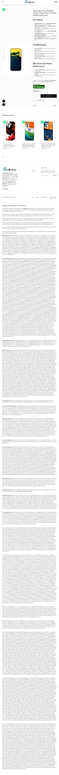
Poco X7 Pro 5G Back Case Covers (29, 523)
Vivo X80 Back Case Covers (27, 576)
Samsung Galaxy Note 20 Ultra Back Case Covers (43, 317)
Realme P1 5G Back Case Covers (47, 390)
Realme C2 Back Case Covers (13, 369)
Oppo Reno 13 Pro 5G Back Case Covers (38, 668)
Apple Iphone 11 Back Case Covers (19, 235)
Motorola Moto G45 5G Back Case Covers (19, 464)
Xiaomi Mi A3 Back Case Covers (21, 731)
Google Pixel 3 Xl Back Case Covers (22, 340)
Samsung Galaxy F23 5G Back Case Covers (43, 287)
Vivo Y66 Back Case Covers (49, 595)
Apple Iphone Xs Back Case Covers (27, 253)
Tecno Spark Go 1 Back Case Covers (25, 549)
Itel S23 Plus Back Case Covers (29, 626)
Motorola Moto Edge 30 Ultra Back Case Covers (18, 452)
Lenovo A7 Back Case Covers (19, 440)
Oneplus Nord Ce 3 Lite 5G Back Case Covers (14, 508)
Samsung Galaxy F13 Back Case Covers (30, 285)
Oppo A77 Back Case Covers (17, 648)
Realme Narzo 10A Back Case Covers (18, 380)
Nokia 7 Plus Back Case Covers (16, 481)
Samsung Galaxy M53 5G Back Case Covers (43, 314)
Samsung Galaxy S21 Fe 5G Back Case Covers (27, 326)
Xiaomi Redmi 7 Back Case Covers (17, 741)
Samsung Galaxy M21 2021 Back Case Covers (43, 307)
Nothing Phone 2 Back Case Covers (49, 489)
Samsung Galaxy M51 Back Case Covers (9, 314)
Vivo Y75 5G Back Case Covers (32, 598)
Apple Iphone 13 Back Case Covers (36, 238)
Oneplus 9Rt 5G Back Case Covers (22, 503)
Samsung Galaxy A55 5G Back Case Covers (31, 275)
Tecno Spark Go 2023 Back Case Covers (48, 548)
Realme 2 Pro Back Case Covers (33, 357)
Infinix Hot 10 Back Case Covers (34, 418)
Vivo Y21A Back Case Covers (46, 586)
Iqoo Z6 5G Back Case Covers (29, 614)
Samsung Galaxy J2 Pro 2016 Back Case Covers (14, 293)
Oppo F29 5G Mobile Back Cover (25, 633)
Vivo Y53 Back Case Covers (45, 594)
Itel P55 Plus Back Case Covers (49, 625)
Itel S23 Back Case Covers (18, 626)
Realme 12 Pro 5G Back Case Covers (40, 353)
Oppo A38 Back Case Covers (33, 639)
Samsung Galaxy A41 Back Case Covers (42, 271)
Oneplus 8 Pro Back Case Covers (34, 502)
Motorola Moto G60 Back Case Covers (18, 468)
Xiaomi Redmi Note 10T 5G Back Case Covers (32, 752)
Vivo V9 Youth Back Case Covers (34, 572)
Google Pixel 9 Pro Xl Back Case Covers (24, 346)
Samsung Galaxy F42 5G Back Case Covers (39, 288)
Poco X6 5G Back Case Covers (43, 522)
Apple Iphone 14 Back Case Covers (44, 240)
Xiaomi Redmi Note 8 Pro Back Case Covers (18, 765)
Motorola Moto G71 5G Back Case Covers (47, 470)
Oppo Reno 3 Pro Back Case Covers (38, 669)
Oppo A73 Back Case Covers (11, 646)
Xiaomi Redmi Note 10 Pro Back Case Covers (33, 751)
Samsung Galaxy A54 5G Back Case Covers (14, 275)
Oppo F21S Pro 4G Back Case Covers (19, 656)
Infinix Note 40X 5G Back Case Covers (9, 428)
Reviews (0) (55, 105)
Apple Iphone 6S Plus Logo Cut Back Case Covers (21, 248)
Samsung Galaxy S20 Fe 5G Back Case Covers (10, 324)
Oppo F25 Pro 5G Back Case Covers (9, 658)
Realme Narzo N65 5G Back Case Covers (32, 390)
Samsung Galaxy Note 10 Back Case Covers (24, 316)
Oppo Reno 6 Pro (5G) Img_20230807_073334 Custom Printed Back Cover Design (9, 145)
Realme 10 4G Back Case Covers (20, 350)
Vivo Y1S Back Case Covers (33, 583)
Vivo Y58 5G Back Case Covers (26, 595)
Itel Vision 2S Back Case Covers (13, 628)
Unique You (37, 197)
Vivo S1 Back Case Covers (16, 555)
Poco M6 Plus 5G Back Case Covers (37, 519)
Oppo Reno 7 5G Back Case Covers (44, 672)
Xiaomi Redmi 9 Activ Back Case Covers (47, 742)
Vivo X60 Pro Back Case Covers (28, 575)
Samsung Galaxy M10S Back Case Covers (17, 304)
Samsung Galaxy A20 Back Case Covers (9, 265)
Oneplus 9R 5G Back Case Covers (8, 503)
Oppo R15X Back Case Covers (45, 663)
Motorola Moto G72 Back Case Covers (9, 471)
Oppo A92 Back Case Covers (32, 650)
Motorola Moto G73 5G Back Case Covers (25, 471)
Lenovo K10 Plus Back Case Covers (31, 440)
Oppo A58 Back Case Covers (33, 643)
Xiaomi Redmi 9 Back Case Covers (33, 742)
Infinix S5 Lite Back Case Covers (19, 430)
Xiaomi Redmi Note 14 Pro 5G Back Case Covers (35, 760)
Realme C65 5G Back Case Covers (48, 374)
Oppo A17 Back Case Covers (29, 636)
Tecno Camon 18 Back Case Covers (45, 530)
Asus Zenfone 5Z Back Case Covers (44, 400)
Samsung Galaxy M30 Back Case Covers (23, 309)
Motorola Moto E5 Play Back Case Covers (24, 449)
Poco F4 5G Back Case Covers (36, 515)
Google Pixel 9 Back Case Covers (49, 344)
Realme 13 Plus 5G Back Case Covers (43, 354)
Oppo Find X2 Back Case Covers (26, 661)
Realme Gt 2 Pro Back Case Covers (47, 376)
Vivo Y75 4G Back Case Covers (20, 598)
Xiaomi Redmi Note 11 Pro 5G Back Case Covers (30, 754)
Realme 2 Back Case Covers (21, 357)
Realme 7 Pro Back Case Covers (25, 361)
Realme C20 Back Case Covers (25, 369)
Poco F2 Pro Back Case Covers (11, 515)
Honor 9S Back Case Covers (16, 411)
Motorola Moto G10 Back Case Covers (28, 458)
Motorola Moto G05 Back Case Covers (13, 458)
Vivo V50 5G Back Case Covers (18, 570)
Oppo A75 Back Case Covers (35, 646)
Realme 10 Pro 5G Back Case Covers (33, 350)
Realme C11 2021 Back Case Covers (16, 367)
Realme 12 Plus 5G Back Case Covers (25, 353)
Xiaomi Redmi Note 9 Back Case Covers (33, 765)
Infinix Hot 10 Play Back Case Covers (47, 418)
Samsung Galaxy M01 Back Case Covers (9, 301)
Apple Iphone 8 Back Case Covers (47, 250)
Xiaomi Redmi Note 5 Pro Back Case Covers (29, 763)
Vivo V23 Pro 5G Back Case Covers (44, 563)
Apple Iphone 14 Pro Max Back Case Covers (39, 241)
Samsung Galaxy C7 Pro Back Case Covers (27, 283)
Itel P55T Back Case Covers (7, 626)
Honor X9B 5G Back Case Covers (42, 413)
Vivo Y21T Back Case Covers (38, 588)
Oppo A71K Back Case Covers (40, 645)
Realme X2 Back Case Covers (18, 393)
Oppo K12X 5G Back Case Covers (9, 663)
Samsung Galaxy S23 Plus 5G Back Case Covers (11, 330)
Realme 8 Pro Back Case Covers (20, 363)
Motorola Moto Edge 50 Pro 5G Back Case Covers (39, 455)
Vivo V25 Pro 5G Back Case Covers (30, 565)
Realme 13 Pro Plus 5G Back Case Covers (18, 356)
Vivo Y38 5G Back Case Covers (41, 592)
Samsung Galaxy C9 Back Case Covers (43, 283)
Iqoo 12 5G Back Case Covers (11, 608)
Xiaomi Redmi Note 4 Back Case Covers (34, 761)
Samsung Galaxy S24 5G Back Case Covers (46, 330)
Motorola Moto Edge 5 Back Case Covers (17, 454)
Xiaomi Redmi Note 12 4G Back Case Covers (10, 757)
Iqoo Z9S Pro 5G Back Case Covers (21, 616)
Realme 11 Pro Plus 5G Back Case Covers (37, 351)
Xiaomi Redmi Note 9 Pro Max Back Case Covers (14, 767)
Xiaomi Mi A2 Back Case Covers (8, 731)
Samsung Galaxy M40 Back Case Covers (30, 313)
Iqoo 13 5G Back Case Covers (23, 608)
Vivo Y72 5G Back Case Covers (50, 596)
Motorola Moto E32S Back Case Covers (48, 448)
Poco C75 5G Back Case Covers (43, 513)
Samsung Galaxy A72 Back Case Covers (37, 278)
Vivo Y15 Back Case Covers (29, 581)
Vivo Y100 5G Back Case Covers (12, 579)
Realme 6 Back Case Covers (19, 360)
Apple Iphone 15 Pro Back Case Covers (30, 242)
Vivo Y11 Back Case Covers (37, 579)
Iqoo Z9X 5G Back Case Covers (34, 616)
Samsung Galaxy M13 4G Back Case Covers (11, 306)
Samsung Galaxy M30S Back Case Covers (39, 309)
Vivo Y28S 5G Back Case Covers (30, 589)
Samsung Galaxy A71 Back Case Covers (22, 278)
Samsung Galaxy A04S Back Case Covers (47, 259)
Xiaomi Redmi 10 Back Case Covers (8, 732)
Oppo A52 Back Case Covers (42, 640)
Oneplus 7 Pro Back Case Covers (9, 501)
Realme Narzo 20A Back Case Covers (9, 382)
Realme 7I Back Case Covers (36, 361)
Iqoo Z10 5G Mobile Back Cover (11, 606)
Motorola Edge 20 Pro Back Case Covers (38, 447)
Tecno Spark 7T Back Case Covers (26, 545)
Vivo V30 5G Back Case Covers (13, 568)
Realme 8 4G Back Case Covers (48, 361)
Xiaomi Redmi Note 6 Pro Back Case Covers (45, 763)
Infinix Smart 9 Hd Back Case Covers (9, 434)
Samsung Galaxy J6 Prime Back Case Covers (40, 296)
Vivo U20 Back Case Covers (40, 559)
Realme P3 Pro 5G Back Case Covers (35, 392)
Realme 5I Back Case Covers (50, 358)
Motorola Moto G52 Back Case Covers (29, 465)
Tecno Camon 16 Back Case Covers (24, 529)
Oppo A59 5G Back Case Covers (46, 643)
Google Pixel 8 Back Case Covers (8, 344)
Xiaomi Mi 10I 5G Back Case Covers (35, 724)
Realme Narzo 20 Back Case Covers (32, 380)
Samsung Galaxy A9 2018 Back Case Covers (48, 281)
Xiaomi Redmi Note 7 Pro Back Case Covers (23, 764)
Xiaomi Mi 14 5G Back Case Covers (19, 729)
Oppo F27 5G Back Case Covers (23, 658)
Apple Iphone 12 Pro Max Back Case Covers (20, 238)
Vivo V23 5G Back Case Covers (31, 563)
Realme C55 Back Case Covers (50, 373)
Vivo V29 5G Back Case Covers (15, 566)
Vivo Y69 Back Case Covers (16, 596)
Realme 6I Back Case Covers (43, 360)
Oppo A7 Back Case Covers (17, 645)
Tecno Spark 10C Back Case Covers (32, 540)
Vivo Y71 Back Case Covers (27, 596)
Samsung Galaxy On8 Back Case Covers (17, 322)
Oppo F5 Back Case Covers (20, 659)
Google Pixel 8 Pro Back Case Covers (22, 344)
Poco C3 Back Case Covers (18, 512)
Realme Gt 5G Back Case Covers (22, 376)
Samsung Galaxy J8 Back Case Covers (47, 300)
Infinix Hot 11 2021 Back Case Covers (22, 420)
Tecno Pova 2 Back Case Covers (23, 538)
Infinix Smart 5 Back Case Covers (33, 431)
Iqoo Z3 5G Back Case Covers (46, 612)
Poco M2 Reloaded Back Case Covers (42, 516)
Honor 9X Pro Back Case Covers (28, 411)
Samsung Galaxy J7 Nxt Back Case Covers (32, 298)
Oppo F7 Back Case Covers (31, 659)
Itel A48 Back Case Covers (44, 622)
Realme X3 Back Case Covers (43, 393)
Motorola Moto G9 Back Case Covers (36, 473)
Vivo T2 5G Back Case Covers (35, 556)
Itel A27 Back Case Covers (23, 622)
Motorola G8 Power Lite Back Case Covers (17, 448)
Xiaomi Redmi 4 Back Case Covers (30, 738)
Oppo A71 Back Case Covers (28, 645)
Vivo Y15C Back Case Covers (40, 581)
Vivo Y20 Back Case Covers (44, 583)
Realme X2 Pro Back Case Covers (31, 393)
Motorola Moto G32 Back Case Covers (45, 461)
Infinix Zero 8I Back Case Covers (43, 436)
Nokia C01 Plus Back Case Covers (34, 482)
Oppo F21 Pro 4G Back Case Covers (44, 655)
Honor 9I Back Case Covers (25, 410)
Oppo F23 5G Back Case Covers (48, 656)
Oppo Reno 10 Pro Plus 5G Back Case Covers (36, 665)
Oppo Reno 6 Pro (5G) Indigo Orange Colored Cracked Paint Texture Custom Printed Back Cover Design (48, 145)
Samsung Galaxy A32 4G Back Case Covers (11, 270)
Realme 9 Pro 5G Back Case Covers (28, 364)
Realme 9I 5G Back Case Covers (30, 366)
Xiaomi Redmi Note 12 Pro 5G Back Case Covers (45, 757)
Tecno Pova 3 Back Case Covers (36, 538)
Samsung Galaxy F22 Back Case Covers (26, 287)
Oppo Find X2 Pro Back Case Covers (39, 661)
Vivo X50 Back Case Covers (47, 573)
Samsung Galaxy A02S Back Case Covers (22, 258)
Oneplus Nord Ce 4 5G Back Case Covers (31, 508)
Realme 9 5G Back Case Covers (15, 364)
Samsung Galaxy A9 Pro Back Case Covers (11, 283)
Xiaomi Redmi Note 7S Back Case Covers (39, 764)
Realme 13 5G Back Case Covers (29, 354)
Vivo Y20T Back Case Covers (24, 586)
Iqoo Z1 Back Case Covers (35, 612)
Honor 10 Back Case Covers (22, 406)
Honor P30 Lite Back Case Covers (16, 413)
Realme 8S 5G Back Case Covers (45, 363)
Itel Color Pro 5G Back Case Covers (14, 625)
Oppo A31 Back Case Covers (49, 637)
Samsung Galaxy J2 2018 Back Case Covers (33, 291)
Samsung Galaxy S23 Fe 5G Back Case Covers (45, 329)
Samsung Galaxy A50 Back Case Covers (20, 272)
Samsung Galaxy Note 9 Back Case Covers (23, 319)
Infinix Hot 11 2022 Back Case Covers (37, 420)
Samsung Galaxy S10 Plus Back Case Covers (14, 323)
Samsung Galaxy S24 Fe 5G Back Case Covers (10, 332)
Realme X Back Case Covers (7, 393)
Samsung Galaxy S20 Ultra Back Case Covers (45, 324)
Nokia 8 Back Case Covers (10, 482)
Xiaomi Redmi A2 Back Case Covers (24, 747)
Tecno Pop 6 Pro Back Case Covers (25, 536)
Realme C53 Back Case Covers (38, 373)
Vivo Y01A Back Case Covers (31, 578)
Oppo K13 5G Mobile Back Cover (11, 633)
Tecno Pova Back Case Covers (11, 538)
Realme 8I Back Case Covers (32, 363)
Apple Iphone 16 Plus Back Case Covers (23, 244)
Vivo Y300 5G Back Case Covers (12, 591)
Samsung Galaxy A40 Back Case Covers (26, 271)
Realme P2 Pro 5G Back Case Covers (20, 392)
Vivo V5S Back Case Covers (30, 570)
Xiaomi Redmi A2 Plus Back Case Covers (39, 747)
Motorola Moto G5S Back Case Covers (9, 467)
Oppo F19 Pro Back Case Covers (47, 653)
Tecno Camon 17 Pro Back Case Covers (31, 530)
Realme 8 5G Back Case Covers (8, 363)
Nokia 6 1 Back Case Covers (35, 480)
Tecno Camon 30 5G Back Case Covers (15, 533)
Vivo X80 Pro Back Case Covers (38, 576)
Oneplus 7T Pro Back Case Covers (34, 501)
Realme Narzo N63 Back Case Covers (17, 390)
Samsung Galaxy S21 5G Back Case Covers (10, 326)
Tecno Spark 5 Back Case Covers (49, 542)
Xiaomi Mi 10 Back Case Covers (22, 724)
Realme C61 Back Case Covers (8, 374)
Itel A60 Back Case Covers (24, 623)
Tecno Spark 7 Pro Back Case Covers (12, 545)
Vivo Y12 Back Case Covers (48, 579)
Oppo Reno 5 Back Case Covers (26, 671)
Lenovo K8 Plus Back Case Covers (45, 441)
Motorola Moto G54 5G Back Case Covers (45, 465)
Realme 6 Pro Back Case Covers (31, 360)
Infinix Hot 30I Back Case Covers (40, 421)
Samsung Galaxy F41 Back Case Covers (23, 288)
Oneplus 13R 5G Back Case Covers (22, 498)
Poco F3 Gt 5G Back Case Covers (24, 515)
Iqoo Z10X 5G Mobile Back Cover (24, 606)
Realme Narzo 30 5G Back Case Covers (40, 382)
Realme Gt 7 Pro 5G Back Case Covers (36, 377)
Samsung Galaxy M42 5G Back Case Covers (47, 313)
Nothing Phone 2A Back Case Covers (9, 491)
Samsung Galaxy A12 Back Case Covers (35, 262)
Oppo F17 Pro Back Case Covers (23, 653)
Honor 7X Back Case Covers (45, 408)
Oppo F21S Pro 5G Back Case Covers (34, 656)
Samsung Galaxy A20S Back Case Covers (25, 265)
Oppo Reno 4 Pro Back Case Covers (12, 671)
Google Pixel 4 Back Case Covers (36, 340)
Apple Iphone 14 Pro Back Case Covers (22, 241)
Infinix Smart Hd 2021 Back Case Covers (23, 434)
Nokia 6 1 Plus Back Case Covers (48, 480)
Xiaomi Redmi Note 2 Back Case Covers (18, 761)
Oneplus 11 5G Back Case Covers (8, 496)
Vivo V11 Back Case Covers (51, 559)
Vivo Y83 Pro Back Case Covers (24, 599)
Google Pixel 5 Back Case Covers (22, 341)
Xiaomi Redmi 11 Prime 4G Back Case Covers (20, 734)
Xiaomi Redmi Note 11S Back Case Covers (30, 755)
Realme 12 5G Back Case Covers (12, 353)
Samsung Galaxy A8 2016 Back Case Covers (18, 280)
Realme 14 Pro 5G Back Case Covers (34, 356)
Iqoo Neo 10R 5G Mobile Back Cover (38, 606)
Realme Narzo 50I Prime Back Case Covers (19, 386)
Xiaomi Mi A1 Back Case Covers (48, 729)
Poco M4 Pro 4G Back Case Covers (40, 518)
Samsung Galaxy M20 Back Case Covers (27, 307)
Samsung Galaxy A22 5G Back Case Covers (21, 267)
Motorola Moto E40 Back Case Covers (9, 449)
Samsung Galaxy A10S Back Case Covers (19, 262)
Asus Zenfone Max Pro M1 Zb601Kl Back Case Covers (24, 402)
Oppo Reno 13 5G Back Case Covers (23, 668)
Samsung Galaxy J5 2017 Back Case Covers (27, 294)
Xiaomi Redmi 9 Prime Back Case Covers (25, 744)
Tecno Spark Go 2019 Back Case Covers (39, 546)
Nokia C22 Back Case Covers (18, 484)
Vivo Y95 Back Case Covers (48, 601)
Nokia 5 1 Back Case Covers (11, 480)
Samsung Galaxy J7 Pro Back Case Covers (31, 300)
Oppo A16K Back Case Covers (17, 636)
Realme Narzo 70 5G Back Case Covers (31, 387)
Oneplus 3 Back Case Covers (35, 498)
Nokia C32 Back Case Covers (42, 484)
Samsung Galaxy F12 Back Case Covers (15, 285)
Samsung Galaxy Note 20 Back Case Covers (25, 317)
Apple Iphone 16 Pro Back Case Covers (39, 244)
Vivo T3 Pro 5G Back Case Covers (44, 557)
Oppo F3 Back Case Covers (51, 658)
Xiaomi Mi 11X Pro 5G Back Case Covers (27, 728)
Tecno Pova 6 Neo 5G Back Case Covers (13, 539)
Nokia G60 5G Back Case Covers (39, 485)
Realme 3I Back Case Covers (15, 358)
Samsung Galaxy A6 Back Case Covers (47, 275)
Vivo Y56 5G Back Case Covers (13, 595)
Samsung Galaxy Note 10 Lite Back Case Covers (42, 316)
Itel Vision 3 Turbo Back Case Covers (38, 628)
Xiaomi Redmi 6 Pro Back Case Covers (44, 739)
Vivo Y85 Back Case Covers (36, 599)
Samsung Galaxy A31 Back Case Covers (48, 268)
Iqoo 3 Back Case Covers (34, 608)
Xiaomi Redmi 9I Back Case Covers (16, 745)
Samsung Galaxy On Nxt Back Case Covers (19, 320)
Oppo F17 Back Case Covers (11, 653)
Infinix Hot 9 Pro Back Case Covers (50, 423)
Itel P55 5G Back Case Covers (37, 625)
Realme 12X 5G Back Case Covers (16, 354)
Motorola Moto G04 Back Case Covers (35, 457)
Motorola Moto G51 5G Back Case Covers (13, 465)
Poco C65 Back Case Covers (31, 513)
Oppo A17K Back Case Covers (41, 636)
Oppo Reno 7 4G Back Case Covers (30, 672)
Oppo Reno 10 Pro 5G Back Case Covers (19, 665)
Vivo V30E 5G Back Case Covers (40, 568)
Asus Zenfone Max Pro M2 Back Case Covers (43, 402)
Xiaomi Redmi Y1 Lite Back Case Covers (45, 767)
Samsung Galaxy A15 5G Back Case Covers (31, 264)
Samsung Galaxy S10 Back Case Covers (33, 322)
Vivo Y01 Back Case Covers (20, 578)
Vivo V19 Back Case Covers (13, 562)
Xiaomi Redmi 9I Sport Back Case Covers (30, 745)
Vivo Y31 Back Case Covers (38, 591)
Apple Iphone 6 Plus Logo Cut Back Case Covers (11, 247)
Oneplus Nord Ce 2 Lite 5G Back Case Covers (34, 506)
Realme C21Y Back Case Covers (50, 369)
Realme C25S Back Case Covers (20, 370)
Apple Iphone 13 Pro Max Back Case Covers (29, 240)
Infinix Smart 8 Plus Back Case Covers (48, 433)
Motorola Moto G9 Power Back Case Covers (16, 474)
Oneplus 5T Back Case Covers (16, 499)
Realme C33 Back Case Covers (40, 371)
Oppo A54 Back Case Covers (24, 642)
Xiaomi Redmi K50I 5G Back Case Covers (37, 750)
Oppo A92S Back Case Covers (44, 650)
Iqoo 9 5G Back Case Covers (26, 609)
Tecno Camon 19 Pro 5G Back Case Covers (22, 532)
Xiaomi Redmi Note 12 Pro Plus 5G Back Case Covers (11, 758)
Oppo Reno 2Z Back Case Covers (25, 669)
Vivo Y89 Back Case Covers (47, 599)
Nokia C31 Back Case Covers (30, 484)
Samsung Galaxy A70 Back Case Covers (43, 277)
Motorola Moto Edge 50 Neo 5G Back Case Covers (19, 455)
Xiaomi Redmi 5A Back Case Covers (16, 739)
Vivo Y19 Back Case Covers (22, 583)
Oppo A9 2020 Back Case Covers (8, 650)
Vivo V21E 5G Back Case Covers (19, 563)
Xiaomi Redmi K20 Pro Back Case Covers (21, 750)
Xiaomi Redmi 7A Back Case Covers (30, 741)
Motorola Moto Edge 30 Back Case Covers (36, 451)
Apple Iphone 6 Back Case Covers (16, 245)
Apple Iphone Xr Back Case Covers (14, 253)
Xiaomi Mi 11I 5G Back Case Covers (16, 726)
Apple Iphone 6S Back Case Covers (27, 247)
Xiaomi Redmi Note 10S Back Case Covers (15, 752)
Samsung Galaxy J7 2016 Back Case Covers (20, 297)
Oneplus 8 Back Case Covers (22, 502)
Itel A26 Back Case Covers (13, 622)
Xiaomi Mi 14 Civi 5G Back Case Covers (34, 729)
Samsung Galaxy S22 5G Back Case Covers (28, 327)
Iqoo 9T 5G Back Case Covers (8, 611)
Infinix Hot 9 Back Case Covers (37, 423)
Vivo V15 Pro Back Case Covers (31, 560)
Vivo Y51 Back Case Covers (11, 594)
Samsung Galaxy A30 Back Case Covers (17, 268)
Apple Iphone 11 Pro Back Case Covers (34, 235)
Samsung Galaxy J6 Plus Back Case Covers (23, 296)
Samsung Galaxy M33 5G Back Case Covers (33, 311)
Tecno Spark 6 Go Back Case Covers (37, 543)
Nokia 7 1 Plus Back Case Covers (40, 481)
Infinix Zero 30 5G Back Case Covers (14, 436)
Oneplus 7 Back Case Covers (51, 499)
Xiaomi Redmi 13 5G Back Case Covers (44, 735)
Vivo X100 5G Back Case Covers (47, 572)
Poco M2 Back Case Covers (17, 516)
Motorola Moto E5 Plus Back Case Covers (40, 449)
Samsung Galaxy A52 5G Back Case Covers (16, 274)
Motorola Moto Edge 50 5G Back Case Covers (34, 454)
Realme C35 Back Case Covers (13, 373)
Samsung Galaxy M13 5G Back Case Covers (28, 306)
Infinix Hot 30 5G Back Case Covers (26, 421)
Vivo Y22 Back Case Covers (49, 588)
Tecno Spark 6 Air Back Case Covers (23, 543)
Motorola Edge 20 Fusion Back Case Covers (22, 447)
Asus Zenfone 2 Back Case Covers (30, 400)
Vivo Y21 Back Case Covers (35, 586)
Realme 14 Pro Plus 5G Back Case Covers (49, 356)
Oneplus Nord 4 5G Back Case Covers (41, 505)
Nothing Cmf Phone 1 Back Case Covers (21, 489)
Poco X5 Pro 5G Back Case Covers (31, 522)
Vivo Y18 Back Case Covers (41, 582)
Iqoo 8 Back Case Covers (15, 609)
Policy (56, 198)
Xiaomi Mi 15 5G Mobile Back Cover (9, 724)
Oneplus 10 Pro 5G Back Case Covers (21, 495)
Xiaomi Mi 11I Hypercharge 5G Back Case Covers (33, 726)
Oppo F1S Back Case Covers (31, 655)
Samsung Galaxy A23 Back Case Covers (37, 267)
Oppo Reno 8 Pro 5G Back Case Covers (34, 674)
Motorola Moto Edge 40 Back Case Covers (36, 452)
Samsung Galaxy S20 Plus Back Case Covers (28, 324)
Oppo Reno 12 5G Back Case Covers (45, 666)
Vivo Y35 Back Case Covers (19, 592)
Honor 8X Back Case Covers (36, 410)
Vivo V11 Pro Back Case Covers (8, 560)
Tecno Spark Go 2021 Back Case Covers (17, 548)
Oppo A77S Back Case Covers (29, 648)
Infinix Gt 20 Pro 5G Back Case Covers (20, 418)
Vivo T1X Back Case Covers (24, 556)
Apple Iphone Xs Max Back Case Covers (42, 253)
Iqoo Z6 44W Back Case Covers (17, 614)
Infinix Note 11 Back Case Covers (37, 424)
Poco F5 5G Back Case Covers (48, 515)
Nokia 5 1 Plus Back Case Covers (23, 480)
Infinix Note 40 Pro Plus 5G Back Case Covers (46, 427)
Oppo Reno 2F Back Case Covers (12, 669)
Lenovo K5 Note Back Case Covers (45, 440)
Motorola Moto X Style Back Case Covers (32, 474)
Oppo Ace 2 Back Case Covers (15, 652)
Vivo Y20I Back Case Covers (13, 586)
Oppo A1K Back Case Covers (11, 637)
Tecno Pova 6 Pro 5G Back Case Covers (29, 539)
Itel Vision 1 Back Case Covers (41, 626)
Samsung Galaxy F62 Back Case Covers (18, 290)
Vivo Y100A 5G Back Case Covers (25, 579)
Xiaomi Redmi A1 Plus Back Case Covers (9, 747)
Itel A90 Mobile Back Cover (9, 620)
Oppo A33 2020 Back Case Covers (8, 639)
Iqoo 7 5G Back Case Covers (45, 608)
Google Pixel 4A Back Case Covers (8, 341)
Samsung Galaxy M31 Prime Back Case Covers (18, 310)
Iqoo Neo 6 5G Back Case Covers (33, 611)
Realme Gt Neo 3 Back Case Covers (28, 379)
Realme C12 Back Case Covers (29, 367)
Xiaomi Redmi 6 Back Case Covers (30, 739)
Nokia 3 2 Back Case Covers (41, 478)
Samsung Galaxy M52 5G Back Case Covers (26, 314)
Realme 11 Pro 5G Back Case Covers (22, 351)
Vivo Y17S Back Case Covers (30, 582)
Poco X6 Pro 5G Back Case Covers (16, 523)
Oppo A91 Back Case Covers (21, 650)
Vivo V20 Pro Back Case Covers (35, 562)
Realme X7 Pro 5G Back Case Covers (9, 396)
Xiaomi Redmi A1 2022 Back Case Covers (46, 745)
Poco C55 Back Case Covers (8, 513)
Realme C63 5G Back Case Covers (34, 374)
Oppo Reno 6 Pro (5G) (41, 100)
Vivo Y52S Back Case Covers (33, 594)
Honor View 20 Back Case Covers (29, 413)
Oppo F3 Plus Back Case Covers (8, 659)
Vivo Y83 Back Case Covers (13, 599)
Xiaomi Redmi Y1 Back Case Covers (30, 767)
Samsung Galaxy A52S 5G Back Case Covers (33, 274)
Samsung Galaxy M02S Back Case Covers (22, 303)
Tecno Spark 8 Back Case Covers (39, 545)
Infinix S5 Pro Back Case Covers (31, 430)
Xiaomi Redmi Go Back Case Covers (45, 748)
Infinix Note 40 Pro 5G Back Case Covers (29, 427)
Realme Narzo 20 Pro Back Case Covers (47, 380)
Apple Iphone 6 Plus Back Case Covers (47, 245)
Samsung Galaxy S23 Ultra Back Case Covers (29, 330)
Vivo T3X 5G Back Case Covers (17, 559)
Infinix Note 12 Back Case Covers (9, 425)
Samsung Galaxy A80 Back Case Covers (32, 281)
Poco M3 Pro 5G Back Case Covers (14, 518)
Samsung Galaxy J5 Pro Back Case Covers (43, 294)
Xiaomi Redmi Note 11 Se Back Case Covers (14, 755)
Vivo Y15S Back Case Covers (51, 581)
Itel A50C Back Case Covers (13, 623)
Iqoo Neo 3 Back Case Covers (20, 611)
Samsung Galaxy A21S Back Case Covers (41, 265)
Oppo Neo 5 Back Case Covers (33, 663)
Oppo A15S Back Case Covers (34, 635)
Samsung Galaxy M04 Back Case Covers (38, 303)
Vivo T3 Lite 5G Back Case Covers (31, 557)
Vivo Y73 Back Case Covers (8, 598)
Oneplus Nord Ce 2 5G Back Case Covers (17, 506)
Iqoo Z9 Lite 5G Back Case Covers (49, 615)
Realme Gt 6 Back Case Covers (8, 377)
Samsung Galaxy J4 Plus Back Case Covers (10, 294)
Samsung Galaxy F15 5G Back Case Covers (10, 287)
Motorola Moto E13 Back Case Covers (33, 448)
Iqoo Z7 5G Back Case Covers (11, 615)
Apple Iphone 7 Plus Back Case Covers (15, 250)
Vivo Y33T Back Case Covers (7, 592)
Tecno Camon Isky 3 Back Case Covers (23, 535)
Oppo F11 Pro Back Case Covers (39, 652)
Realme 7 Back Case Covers (13, 361)
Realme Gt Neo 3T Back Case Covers (42, 379)
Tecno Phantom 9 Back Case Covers (37, 535)
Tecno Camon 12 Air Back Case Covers (19, 527)
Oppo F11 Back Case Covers (27, 652)
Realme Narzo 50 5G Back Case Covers (49, 383)
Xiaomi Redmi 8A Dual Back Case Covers (18, 742)
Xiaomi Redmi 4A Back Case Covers (43, 738)
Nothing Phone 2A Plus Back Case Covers (24, 491)
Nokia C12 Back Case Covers (46, 482)
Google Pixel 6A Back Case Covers (8, 343)
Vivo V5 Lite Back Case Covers (48, 569)
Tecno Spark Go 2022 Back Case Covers (33, 548)
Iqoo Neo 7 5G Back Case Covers (46, 611)
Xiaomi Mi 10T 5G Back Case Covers (50, 724)
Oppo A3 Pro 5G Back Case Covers (36, 637)
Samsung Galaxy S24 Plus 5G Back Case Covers (29, 332)
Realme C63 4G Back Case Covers (20, 374)
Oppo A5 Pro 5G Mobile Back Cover (9, 632)
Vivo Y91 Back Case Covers (15, 601)
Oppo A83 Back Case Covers (38, 649)
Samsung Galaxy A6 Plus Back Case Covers (10, 277)
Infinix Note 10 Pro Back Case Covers (23, 424)
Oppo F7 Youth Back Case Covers (43, 659)
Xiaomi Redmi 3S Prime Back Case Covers (15, 738)
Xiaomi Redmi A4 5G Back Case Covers (31, 748)
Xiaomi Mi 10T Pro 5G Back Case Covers (10, 725)
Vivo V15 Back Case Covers (20, 560)
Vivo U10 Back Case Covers (29, 559)
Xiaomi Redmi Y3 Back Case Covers (19, 768)
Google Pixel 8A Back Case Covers (36, 344)
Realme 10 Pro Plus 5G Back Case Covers (48, 350)
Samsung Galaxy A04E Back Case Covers (31, 259)
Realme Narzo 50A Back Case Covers (25, 384)
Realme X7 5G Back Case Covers (34, 395)
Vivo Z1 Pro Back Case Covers (16, 602)
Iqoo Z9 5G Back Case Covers (36, 615)
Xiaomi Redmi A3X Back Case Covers (16, 748)
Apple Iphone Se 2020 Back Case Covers (22, 251)
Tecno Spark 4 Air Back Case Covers (35, 542)
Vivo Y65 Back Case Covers (38, 595)
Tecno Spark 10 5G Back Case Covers (18, 540)
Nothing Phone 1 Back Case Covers (36, 489)
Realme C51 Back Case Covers (25, 373)
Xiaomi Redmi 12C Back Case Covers (29, 735)
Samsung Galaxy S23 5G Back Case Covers (28, 329)
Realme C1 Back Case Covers (42, 366)
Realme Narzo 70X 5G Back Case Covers (9, 389)
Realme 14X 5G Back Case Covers (9, 357)
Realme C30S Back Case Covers (16, 371)
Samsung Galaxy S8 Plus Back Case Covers (28, 335)
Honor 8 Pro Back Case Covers (13, 410)
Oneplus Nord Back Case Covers (35, 503)
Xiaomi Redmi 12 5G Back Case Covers (15, 735)
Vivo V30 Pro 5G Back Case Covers (26, 568)
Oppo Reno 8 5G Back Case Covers (19, 674)
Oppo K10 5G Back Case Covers (50, 662)
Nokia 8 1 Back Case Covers (21, 482)
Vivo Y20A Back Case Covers (43, 585)
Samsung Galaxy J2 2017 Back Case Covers (16, 291)
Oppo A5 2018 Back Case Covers (16, 640)
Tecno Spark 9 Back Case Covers (25, 546)
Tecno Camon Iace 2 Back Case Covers (44, 533)
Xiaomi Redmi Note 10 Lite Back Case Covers (16, 751)
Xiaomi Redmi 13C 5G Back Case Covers (22, 737)
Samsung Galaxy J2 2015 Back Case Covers (35, 290)
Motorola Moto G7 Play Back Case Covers (13, 470)
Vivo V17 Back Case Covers (43, 560)
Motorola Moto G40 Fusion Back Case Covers (40, 462)
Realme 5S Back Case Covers (7, 360)
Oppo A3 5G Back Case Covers (23, 637)
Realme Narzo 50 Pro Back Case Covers (10, 384)
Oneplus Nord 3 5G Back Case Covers (25, 505)
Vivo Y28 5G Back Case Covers (17, 589)
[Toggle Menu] (2, 1)
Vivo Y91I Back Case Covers (26, 601)
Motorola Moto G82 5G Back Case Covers (42, 471)
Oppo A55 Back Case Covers (36, 642)
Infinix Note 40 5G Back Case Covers (14, 427)
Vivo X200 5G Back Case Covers (21, 573)
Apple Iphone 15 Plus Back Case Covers (15, 242)
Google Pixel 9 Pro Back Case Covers (9, 346)
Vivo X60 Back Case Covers (16, 575)
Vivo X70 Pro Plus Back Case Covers (14, 576)
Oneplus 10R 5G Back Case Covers (35, 495)
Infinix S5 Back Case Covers (7, 430)
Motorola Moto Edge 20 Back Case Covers (20, 451)
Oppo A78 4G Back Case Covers (41, 648)
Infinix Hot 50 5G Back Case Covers (12, 423)
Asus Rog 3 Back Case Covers (18, 400)
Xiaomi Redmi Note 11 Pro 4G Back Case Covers (12, 754)
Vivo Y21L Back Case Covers (26, 588)
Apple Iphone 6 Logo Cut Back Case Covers (31, 245)
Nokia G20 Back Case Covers (13, 485)
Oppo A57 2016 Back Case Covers (49, 642)
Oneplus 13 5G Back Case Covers (8, 498)
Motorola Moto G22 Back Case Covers (36, 460)
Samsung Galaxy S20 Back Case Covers (46, 323)
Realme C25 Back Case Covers (8, 370)
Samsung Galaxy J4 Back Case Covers (31, 293)
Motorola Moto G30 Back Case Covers (15, 461)
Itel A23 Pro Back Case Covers (43, 620)
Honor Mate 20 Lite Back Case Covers (42, 411)
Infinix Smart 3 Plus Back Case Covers (45, 430)
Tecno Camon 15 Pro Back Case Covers (9, 529)
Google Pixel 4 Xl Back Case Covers (49, 340)
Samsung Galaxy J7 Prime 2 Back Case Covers (14, 300)
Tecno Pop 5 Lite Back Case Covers (12, 536)
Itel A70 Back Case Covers (45, 623)
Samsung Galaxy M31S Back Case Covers (35, 310)
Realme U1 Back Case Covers (47, 392)
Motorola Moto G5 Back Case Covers (35, 464)
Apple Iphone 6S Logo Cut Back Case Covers (42, 247)
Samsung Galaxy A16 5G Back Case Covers (48, 264)
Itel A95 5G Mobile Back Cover (21, 620)
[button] (2, 156)
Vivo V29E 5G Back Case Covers (42, 566)
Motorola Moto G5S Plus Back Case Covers (25, 467)
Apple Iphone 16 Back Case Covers (8, 244)
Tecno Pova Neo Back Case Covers (43, 539)
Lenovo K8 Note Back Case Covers (32, 441)
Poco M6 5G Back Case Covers (24, 519)
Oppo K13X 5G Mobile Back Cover (23, 632)
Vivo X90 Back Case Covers (50, 576)
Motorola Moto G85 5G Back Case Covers (21, 473)
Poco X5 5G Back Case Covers (18, 522)
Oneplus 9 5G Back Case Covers (47, 501)
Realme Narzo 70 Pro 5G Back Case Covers (48, 387)
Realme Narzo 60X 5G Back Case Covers (15, 387)
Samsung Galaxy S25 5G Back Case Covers (14, 333)
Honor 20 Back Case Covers (46, 406)
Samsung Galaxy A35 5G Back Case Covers (10, 271)
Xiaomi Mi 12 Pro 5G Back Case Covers (43, 728)
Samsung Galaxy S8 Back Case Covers (13, 335)
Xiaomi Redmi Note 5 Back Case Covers (13, 763)
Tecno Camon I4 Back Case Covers (29, 533)
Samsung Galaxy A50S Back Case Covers (36, 272)
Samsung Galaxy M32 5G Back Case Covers (16, 311)
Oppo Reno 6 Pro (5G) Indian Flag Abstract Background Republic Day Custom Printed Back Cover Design (28, 145)
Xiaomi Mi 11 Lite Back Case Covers (25, 725)
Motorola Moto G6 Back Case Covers (41, 467)
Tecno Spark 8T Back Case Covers (12, 546)
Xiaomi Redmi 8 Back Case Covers (44, 741)
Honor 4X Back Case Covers (42, 407)
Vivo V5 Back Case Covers (37, 569)
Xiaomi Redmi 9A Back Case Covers (39, 744)
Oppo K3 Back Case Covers (21, 663)
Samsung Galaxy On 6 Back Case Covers (39, 319)
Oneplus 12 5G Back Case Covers (36, 496)
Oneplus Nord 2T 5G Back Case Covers (10, 505)
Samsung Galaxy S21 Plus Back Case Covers (45, 326)
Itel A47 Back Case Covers (34, 622)
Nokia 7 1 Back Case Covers (28, 481)
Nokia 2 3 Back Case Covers (30, 478)
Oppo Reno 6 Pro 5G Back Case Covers (15, 672)
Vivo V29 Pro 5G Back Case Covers (28, 566)
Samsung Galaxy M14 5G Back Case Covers (45, 306)
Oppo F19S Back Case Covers (19, 655)
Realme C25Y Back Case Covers (33, 370)
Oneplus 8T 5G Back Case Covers (47, 502)
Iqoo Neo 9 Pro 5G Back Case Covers (22, 612)
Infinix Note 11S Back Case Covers (50, 424)
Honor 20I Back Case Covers (31, 407)
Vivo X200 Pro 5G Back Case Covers (34, 573)
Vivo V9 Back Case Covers (10, 572)
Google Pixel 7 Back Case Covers (22, 343)
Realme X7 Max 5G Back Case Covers (48, 395)
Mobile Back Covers (44, 197)
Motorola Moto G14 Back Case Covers (21, 460)
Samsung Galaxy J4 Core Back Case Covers (47, 293)
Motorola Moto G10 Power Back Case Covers (44, 458)
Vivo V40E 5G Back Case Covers (26, 569)
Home (33, 197)
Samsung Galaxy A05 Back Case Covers (9, 261)
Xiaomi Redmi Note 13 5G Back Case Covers (30, 758)
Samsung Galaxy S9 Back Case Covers (44, 335)
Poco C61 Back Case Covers (19, 513)
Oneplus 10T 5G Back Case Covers (49, 495)
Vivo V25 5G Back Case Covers (17, 565)
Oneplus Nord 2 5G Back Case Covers (49, 503)
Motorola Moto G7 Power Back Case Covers (30, 470)
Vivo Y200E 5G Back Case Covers (30, 585)
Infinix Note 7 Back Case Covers (23, 428)
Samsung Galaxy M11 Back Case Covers (33, 304)
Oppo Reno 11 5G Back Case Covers (14, 666)
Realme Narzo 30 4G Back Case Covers (24, 382)
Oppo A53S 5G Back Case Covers (12, 642)
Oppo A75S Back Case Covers (47, 646)
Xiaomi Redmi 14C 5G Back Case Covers (38, 737)
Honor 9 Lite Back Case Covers (47, 410)
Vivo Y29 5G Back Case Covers (42, 589)
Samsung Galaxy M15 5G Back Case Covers (10, 307)
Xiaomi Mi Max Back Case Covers (34, 731)
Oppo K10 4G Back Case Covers (37, 662)
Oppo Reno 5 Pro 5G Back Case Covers (39, 671)
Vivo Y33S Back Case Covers (49, 591)
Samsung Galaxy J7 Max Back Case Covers (16, 298)
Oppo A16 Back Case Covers (46, 635)
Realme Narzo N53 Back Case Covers (25, 389)
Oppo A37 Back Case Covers (21, 639)
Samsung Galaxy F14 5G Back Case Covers (47, 285)
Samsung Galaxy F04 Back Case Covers (38, 284)
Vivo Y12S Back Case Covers (17, 581)
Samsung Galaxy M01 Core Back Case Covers (26, 301)
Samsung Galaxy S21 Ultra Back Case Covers (10, 327)
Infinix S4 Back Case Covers (49, 428)
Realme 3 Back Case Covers (45, 357)
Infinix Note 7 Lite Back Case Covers (36, 428)
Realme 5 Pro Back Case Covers (38, 358)
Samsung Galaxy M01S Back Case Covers (43, 301)
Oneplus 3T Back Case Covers (46, 498)
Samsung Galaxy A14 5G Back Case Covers (14, 264)
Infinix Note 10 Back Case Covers (9, 424)
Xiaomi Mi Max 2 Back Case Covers (47, 731)
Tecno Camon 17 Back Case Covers (16, 530)
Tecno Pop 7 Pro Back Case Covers (39, 536)
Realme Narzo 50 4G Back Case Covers (33, 383)
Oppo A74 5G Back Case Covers (23, 646)
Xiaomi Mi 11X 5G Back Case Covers (12, 728)
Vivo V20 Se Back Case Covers (48, 562)
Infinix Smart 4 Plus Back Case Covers (19, 431)
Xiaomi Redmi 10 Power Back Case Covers (23, 732)
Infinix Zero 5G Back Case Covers (38, 434)
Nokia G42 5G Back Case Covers (26, 485)
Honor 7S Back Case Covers (33, 408)
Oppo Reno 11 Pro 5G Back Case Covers (29, 666)
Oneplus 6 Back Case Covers (27, 499)
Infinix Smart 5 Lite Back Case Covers (46, 431)
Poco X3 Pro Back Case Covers (46, 521)
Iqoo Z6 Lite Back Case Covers (41, 614)
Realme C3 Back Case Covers (45, 370)
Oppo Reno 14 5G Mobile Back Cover (39, 633)
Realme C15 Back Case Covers (42, 367)
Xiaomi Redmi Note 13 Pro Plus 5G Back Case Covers (15, 760)
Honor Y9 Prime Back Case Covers (16, 414)
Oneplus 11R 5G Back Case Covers (22, 496)
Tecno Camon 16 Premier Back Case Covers (39, 529)
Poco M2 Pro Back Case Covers (29, 516)
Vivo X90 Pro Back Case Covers (8, 578)
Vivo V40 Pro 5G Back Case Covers (12, 569)
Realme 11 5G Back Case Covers (8, 351)
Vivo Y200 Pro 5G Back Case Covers (16, 585)
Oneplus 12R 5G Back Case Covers (49, 496)
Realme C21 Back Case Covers (37, 369)
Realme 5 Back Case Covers (26, 358)
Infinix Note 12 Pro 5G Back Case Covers (39, 425)
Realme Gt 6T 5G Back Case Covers (21, 377)
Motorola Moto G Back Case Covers (21, 457)
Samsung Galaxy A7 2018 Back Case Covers (27, 277)
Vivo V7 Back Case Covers (41, 570)
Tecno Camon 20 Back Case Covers (37, 532)
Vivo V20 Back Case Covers (24, 562)
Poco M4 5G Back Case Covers (27, 518)
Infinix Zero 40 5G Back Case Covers (29, 436)
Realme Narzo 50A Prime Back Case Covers (41, 384)
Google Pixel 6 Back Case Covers (35, 341)
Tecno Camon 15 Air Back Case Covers (48, 527)
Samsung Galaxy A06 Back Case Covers (41, 261)
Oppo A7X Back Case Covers (26, 649)
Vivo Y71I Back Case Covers (38, 596)
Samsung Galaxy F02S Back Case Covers (22, 284)
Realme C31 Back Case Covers (28, 371)
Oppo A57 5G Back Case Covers (21, 643)
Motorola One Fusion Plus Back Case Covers (49, 474)
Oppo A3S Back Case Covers (45, 639)
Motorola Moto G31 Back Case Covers (30, 461)
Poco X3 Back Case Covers (35, 521)
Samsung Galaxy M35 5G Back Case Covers (14, 313)
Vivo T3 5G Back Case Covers (18, 557)
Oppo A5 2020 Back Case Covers (29, 640)
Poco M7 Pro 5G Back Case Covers (12, 521)
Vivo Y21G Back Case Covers (15, 588)
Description (35, 105)
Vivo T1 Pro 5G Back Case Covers (12, 556)
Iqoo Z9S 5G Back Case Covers (8, 616)
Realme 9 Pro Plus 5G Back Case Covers (43, 364)
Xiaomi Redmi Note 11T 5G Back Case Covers (47, 755)
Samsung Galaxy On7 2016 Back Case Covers (36, 320)
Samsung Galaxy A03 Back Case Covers (38, 258)
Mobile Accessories (53, 197)
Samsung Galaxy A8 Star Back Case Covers (16, 281)
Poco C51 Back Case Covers (51, 512)
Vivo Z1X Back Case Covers (28, 602)
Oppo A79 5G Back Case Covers (14, 649)
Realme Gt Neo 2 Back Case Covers (14, 379)
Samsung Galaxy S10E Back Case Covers (30, 323)
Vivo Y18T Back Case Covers (11, 583)
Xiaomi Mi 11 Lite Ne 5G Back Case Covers (40, 725)
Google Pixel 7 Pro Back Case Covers (35, 343)
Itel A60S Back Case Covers (35, 623)
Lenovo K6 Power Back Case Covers (18, 441)
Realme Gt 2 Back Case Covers (34, 376)
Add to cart (48, 95)
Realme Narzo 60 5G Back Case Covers (35, 386)
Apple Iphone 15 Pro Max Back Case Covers (46, 242)
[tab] (35, 106)
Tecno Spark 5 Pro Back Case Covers (9, 543)
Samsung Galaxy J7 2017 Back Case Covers (37, 297)
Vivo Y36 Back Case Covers (30, 592)
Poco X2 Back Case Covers (24, 521)
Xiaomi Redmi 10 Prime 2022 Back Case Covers (40, 732)
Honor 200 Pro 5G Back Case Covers (18, 407)
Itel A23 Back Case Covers (32, 620)
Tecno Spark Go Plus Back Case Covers (40, 549)
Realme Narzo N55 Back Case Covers (40, 389)
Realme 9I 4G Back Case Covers (17, 366)
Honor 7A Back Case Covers (22, 408)
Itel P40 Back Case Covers (26, 625)
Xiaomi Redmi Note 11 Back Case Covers (49, 752)
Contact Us (33, 170)
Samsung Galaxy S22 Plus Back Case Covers (45, 327)
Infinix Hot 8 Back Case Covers (25, 423)
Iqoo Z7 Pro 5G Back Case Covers (24, 615)
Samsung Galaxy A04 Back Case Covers (15, 259)
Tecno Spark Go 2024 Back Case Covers (10, 549)
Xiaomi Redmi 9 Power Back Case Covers (9, 744)
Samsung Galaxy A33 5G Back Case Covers (28, 270)
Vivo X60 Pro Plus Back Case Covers (41, 575)
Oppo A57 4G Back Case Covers (8, 643)
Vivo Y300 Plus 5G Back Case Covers (25, 591)
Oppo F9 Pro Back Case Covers (13, 661)
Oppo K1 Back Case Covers (25, 662)
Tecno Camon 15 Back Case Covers (33, 527)
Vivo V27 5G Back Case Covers (43, 565)
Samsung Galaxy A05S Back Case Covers (25, 261)
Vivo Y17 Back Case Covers (19, 582)
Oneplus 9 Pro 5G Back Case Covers (9, 502)
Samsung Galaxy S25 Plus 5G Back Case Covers (31, 333)
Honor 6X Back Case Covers (11, 408)
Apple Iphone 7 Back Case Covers (37, 248)
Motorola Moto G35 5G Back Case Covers (23, 462)
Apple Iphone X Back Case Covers (37, 251)
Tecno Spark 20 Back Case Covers (46, 540)
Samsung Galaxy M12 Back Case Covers (49, 304)
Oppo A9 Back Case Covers (49, 649)
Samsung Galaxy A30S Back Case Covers (33, 268)
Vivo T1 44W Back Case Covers (40, 555)
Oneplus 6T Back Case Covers (39, 499)
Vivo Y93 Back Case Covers (37, 601)
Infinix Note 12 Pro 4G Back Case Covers (23, 425)
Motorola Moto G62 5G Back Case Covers (34, 468)
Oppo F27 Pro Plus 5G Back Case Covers (37, 658)
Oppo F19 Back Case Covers (35, 653)
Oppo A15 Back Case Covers (22, 635)
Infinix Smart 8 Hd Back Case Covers (33, 433)
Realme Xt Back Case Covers (22, 396)
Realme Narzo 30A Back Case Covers (18, 383)
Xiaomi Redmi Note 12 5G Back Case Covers (27, 757)
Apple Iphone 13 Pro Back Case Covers (13, 240)
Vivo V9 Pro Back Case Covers (21, 572)
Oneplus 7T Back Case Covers (21, 501)
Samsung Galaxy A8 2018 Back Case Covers (35, 280)
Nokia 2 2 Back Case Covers (18, 478)
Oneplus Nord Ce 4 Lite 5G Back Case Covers (48, 508)
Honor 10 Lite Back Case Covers (34, 406)
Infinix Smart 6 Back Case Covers (20, 433)
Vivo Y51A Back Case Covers (22, 594)
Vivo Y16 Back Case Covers (8, 582)
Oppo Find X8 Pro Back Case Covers (12, 662)
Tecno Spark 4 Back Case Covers (22, 542)
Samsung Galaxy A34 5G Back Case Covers (45, 270)
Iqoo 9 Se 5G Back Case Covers (50, 609)
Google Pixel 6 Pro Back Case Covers (48, 341)
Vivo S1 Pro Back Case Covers (27, 555)
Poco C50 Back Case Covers (40, 512)
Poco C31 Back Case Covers (29, 512)
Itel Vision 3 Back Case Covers (25, 628)
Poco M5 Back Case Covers (13, 519)
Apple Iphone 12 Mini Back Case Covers (27, 237)
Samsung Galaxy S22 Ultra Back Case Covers (10, 329)
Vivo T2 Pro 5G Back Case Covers (48, 556)
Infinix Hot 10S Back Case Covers (8, 420)
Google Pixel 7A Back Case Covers (49, 343)
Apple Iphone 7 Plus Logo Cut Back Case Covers (31, 250)
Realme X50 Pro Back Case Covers (20, 395)
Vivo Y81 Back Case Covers (44, 598)
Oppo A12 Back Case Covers (11, 635)
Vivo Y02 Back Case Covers (42, 578)
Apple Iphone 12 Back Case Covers (12, 237)
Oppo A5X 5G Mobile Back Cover (36, 632)
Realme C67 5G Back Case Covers (8, 376)
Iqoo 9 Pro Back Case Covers (38, 609)
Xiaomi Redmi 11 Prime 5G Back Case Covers (37, 734)
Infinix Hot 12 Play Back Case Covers (12, 421)
